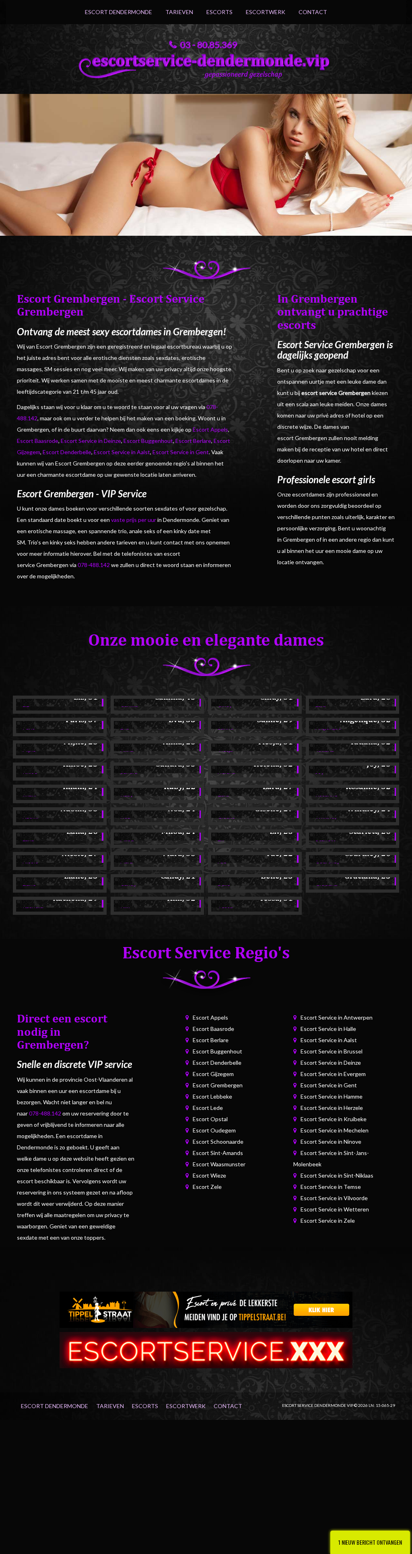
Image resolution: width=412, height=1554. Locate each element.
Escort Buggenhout (148, 440)
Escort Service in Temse (331, 1186)
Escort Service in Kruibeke (334, 1119)
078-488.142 (94, 564)
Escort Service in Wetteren (335, 1209)
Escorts (219, 11)
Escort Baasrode (37, 440)
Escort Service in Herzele (332, 1107)
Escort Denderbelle (67, 452)
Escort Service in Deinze (91, 440)
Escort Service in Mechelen (335, 1130)
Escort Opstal (210, 1119)
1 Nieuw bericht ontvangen (370, 1542)
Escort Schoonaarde (218, 1141)
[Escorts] (206, 1308)
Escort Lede (208, 1107)
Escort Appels (210, 429)
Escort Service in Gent (180, 452)
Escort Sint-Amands (218, 1152)
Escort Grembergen (218, 1085)
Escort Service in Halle (328, 1028)
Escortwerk (265, 11)
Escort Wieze (209, 1175)
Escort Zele (207, 1186)
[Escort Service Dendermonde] (206, 64)
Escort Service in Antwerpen (337, 1017)
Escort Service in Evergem (333, 1073)
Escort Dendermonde (118, 11)
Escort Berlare (193, 440)
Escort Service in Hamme (332, 1096)
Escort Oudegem (214, 1130)
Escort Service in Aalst (122, 452)
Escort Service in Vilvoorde (334, 1198)
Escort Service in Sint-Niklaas (337, 1175)
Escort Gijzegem (213, 1073)
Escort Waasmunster (219, 1164)
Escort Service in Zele (328, 1220)
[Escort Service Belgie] (206, 1349)
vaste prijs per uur (133, 519)
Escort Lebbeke (212, 1096)
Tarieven (179, 11)
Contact (313, 11)
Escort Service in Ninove (331, 1141)
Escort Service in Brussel (332, 1051)
